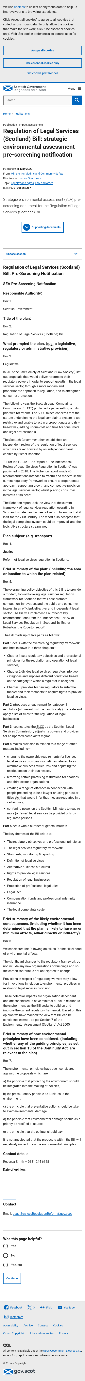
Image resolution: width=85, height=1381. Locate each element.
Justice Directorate (29, 178)
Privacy (63, 1333)
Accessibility (10, 1325)
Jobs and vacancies (41, 1333)
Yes (13, 1246)
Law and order (44, 183)
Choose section (16, 254)
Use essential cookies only (42, 63)
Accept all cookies (42, 50)
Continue (12, 1278)
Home (6, 113)
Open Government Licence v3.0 (62, 1350)
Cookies (58, 1325)
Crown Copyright (13, 1333)
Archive (28, 1325)
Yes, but (16, 1265)
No (13, 1255)
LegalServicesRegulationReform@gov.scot (42, 1214)
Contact (43, 1325)
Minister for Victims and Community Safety (37, 173)
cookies (19, 7)
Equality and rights (22, 183)
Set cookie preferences (42, 73)
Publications (22, 113)
